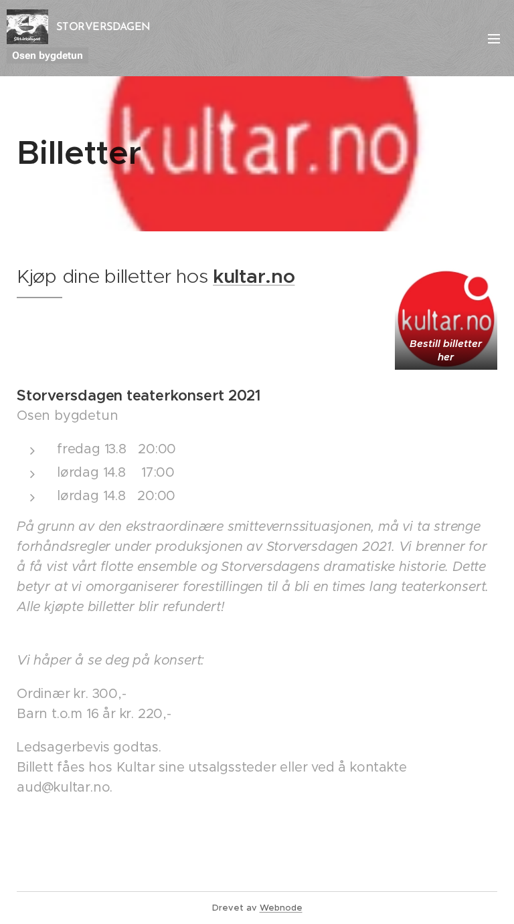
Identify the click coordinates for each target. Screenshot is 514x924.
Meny (494, 38)
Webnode (281, 907)
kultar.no (253, 276)
